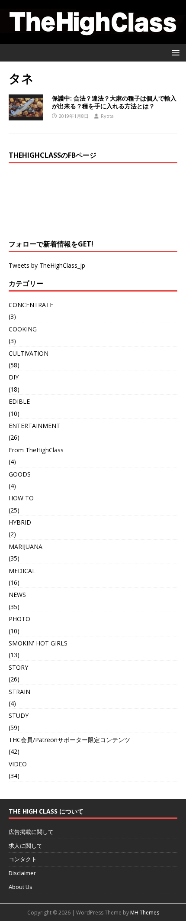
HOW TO (21, 498)
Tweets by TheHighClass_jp (47, 265)
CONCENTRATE (31, 305)
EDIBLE (19, 401)
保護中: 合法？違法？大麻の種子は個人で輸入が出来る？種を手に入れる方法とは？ (114, 102)
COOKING (23, 329)
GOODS (20, 474)
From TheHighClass (36, 450)
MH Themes (144, 912)
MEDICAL (22, 571)
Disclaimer (22, 873)
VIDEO (18, 764)
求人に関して (25, 846)
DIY (14, 377)
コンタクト (23, 859)
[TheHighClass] (93, 38)
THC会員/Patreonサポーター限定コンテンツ (69, 740)
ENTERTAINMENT (34, 426)
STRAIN (19, 692)
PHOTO (19, 619)
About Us (20, 887)
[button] (174, 52)
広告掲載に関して (31, 832)
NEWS (17, 594)
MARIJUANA (25, 546)
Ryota (107, 116)
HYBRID (20, 522)
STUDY (19, 715)
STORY (18, 667)
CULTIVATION (28, 353)
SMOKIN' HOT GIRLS (38, 643)
